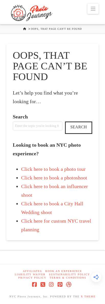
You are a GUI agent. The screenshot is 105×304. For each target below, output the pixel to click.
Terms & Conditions (68, 277)
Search (20, 116)
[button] (93, 9)
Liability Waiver (30, 274)
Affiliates (32, 271)
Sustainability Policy (69, 274)
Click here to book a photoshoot (54, 177)
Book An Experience (63, 271)
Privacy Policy (32, 277)
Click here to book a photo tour (53, 169)
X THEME (88, 296)
